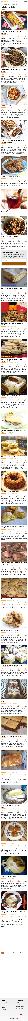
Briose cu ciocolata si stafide (10, 630)
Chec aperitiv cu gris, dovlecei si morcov (11, 32)
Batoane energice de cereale (10, 177)
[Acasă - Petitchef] (1, 4)
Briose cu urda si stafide (9, 457)
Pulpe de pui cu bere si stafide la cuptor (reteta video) (14, 563)
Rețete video (5, 1002)
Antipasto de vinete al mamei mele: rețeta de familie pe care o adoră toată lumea (13, 69)
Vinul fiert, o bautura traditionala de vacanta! (12, 210)
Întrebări (4, 1007)
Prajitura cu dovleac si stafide (10, 491)
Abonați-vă (14, 264)
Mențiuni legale (19, 1008)
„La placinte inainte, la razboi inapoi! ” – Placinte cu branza (14, 431)
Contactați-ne (19, 1000)
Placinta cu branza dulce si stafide (12, 288)
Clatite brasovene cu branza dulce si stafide (13, 912)
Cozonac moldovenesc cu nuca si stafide (12, 323)
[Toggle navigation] (25, 2)
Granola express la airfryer (9, 236)
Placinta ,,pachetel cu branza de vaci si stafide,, (13, 527)
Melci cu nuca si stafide (8, 842)
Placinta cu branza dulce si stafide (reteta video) (12, 360)
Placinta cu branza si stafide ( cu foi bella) (12, 806)
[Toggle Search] (21, 1)
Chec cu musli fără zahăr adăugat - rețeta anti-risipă (12, 141)
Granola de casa (6, 106)
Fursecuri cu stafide (7, 599)
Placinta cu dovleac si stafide (10, 396)
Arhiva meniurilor (6, 1005)
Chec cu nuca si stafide (8, 876)
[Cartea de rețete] (12, 1)
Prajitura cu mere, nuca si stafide (11, 736)
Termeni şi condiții (20, 1006)
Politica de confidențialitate (19, 1003)
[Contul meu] (16, 1)
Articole (4, 1009)
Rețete (3, 1000)
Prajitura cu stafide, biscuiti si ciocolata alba (13, 700)
